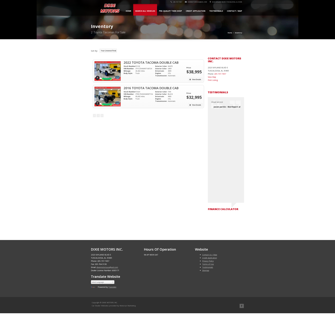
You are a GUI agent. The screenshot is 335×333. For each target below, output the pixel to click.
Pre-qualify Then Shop (170, 11)
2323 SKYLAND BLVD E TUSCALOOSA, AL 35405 (226, 2)
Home (128, 11)
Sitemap (205, 270)
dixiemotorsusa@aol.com (197, 2)
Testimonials (216, 11)
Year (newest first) (108, 50)
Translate (112, 287)
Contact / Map (234, 11)
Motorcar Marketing (128, 305)
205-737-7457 (177, 2)
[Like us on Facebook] (242, 306)
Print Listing (213, 80)
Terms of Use (208, 264)
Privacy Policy (208, 261)
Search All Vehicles (145, 11)
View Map (212, 77)
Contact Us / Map (209, 254)
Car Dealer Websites (100, 305)
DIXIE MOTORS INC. (110, 302)
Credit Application (195, 11)
